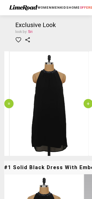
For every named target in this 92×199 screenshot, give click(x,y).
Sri (30, 32)
